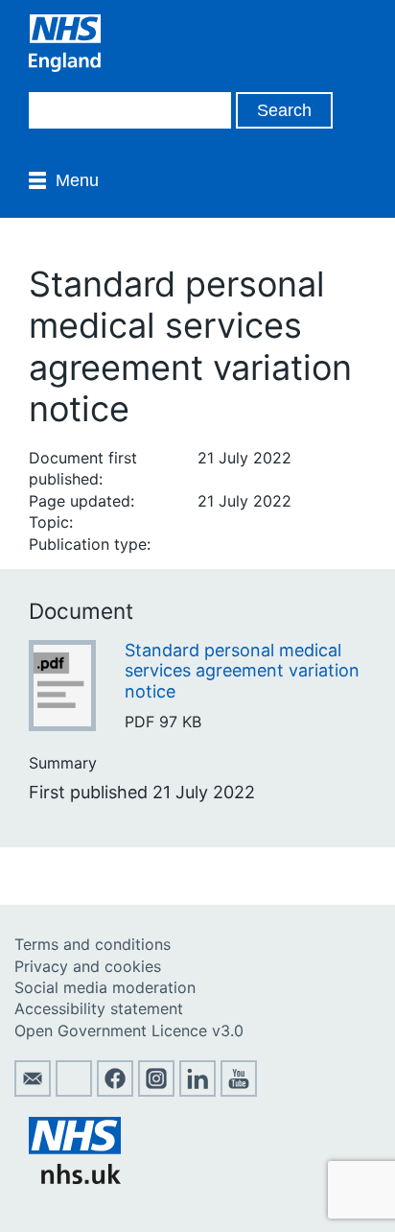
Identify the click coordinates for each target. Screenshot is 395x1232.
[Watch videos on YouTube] (239, 1091)
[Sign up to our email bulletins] (32, 1091)
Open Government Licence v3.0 (129, 1030)
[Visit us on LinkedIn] (197, 1091)
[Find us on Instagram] (156, 1091)
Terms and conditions (92, 944)
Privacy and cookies (87, 966)
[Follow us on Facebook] (115, 1091)
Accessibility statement (98, 1008)
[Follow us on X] (74, 1091)
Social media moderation (105, 987)
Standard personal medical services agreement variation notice (242, 670)
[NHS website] (75, 1178)
